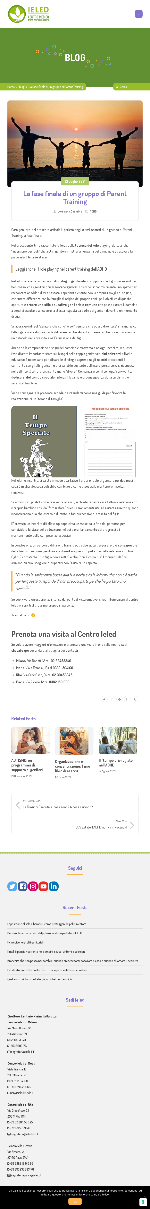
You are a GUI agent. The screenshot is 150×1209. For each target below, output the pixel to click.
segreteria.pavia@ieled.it (26, 1175)
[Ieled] (28, 14)
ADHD (93, 211)
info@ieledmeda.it (22, 1093)
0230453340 (17, 1040)
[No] (145, 1197)
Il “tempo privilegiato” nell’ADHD (116, 762)
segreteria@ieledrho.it (24, 1134)
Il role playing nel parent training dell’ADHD (72, 269)
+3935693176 (18, 1046)
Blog (22, 87)
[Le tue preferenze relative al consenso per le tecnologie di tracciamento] (143, 1202)
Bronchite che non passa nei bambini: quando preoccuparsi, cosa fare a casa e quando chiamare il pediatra (72, 961)
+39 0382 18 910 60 (21, 1163)
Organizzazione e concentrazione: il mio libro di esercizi (72, 766)
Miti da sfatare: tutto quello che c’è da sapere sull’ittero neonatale (47, 970)
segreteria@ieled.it (22, 1052)
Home (11, 87)
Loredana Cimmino (70, 211)
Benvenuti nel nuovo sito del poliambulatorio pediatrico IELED (44, 933)
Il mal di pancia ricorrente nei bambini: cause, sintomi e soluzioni (46, 952)
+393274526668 (20, 1087)
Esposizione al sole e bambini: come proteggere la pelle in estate (46, 924)
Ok (75, 1201)
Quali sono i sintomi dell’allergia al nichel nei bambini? (39, 979)
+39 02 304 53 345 (21, 1122)
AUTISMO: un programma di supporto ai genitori (27, 765)
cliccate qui (20, 650)
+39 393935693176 (21, 1169)
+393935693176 (19, 1128)
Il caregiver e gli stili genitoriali (25, 942)
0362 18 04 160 (18, 1081)
